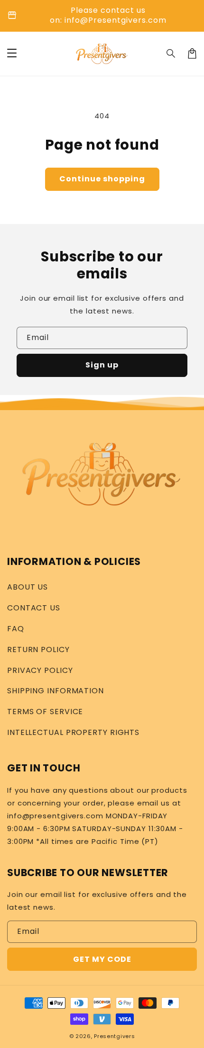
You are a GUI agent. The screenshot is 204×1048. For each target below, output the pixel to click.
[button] (171, 53)
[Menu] (11, 53)
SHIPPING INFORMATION (55, 690)
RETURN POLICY (38, 649)
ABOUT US (27, 587)
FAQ (15, 628)
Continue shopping (102, 178)
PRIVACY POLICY (40, 670)
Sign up (102, 364)
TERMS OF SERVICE (45, 711)
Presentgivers (114, 1036)
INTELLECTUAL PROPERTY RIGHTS (73, 732)
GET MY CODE (102, 959)
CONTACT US (33, 607)
